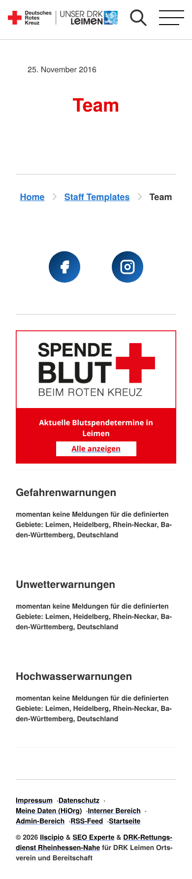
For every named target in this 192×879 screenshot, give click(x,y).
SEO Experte (93, 837)
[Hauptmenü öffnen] (171, 18)
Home (32, 196)
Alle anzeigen (96, 449)
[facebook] (64, 267)
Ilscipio (52, 837)
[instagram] (127, 267)
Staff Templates (97, 196)
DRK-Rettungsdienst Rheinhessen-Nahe (94, 842)
